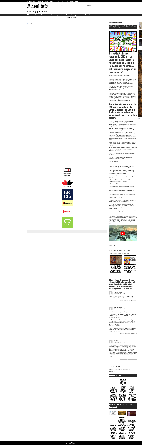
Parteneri (57, 1)
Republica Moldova (45, 15)
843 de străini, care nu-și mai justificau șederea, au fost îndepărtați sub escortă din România (132, 393)
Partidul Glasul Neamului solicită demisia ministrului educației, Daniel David (113, 432)
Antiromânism (30, 15)
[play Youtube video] (123, 233)
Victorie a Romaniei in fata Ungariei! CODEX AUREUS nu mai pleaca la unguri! (115, 268)
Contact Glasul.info (86, 15)
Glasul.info (37, 6)
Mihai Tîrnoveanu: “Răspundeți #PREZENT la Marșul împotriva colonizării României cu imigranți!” (113, 394)
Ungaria (57, 15)
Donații (68, 15)
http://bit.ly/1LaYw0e (114, 331)
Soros (127, 253)
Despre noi (40, 1)
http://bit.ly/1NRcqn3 (114, 317)
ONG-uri (119, 253)
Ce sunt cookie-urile (31, 1)
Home (110, 22)
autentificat (119, 369)
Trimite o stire (64, 1)
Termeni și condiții (74, 1)
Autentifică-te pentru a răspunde (128, 300)
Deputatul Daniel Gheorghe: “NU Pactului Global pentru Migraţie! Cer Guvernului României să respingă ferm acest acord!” (122, 390)
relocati (124, 253)
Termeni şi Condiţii (49, 1)
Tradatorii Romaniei (117, 22)
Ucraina (63, 15)
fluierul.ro (117, 89)
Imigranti (114, 253)
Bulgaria (37, 15)
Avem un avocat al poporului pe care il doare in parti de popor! (130, 269)
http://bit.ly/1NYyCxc (114, 325)
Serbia (52, 15)
